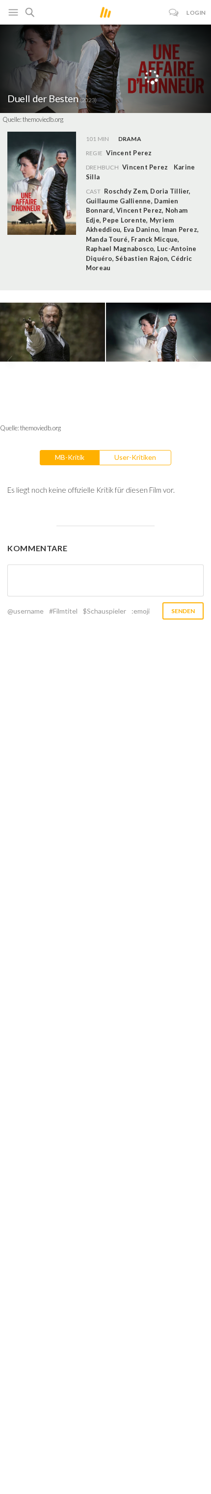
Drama (129, 138)
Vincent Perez (145, 167)
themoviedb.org (43, 119)
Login (196, 12)
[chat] (174, 12)
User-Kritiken (135, 457)
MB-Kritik (69, 457)
